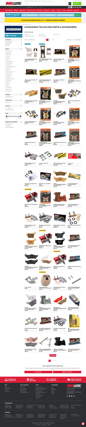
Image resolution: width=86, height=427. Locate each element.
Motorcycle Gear (39, 395)
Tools (7, 45)
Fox (52, 387)
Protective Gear (31, 10)
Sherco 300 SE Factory (76, 415)
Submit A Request (67, 372)
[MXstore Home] (74, 385)
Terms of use (37, 424)
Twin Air (9, 89)
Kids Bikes (38, 393)
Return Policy (23, 391)
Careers (6, 389)
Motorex (9, 73)
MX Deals (36, 7)
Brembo (9, 54)
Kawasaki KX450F (41, 415)
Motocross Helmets (40, 389)
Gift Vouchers (11, 7)
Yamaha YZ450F (41, 417)
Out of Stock (10, 109)
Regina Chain (10, 78)
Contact (25, 7)
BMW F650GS (30, 414)
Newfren (9, 75)
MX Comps (20, 7)
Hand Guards (29, 406)
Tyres (64, 10)
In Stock (9, 108)
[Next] (54, 40)
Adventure (69, 10)
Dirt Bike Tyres (19, 407)
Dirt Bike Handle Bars (64, 407)
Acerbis (52, 392)
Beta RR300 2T (8, 414)
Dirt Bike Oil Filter (41, 407)
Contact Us (22, 387)
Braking (9, 52)
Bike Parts (39, 10)
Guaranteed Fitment (24, 392)
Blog (16, 7)
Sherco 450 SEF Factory (10, 417)
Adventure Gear (41, 405)
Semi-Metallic (10, 127)
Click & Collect (23, 388)
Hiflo (8, 70)
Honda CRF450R (74, 414)
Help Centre (30, 7)
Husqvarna (9, 24)
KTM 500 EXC (63, 415)
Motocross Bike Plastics (76, 405)
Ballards (9, 51)
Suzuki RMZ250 (19, 417)
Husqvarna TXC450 (16, 24)
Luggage (53, 10)
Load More (53, 355)
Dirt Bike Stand (8, 406)
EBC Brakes (10, 61)
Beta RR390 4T (19, 414)
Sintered (9, 124)
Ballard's (76, 10)
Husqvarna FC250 (8, 415)
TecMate (9, 87)
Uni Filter (9, 91)
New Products (9, 10)
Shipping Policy (23, 389)
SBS (8, 85)
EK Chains (10, 63)
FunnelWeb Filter (11, 66)
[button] (83, 423)
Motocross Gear (39, 387)
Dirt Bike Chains (8, 407)
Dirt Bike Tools (30, 407)
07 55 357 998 (77, 7)
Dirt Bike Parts (39, 391)
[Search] (70, 3)
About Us (7, 387)
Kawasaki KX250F (30, 415)
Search (77, 15)
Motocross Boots (19, 405)
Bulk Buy (8, 43)
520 (9, 102)
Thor (52, 393)
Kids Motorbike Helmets (41, 392)
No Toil (9, 77)
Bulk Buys (10, 96)
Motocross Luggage (53, 407)
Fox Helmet (51, 405)
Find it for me (77, 368)
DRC (8, 59)
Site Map (49, 424)
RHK (8, 82)
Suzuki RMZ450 (30, 417)
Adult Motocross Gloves (32, 405)
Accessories (46, 10)
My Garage (7, 391)
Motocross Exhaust (64, 405)
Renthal (9, 80)
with (43, 20)
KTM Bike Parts (52, 406)
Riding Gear (22, 10)
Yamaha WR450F (52, 417)
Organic (9, 125)
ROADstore (41, 7)
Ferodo (9, 65)
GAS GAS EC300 (41, 414)
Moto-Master (10, 72)
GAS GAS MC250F (53, 414)
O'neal (52, 391)
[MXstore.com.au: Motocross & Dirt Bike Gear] (14, 3)
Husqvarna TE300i (19, 415)
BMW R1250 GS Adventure (63, 417)
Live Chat (39, 372)
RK (8, 84)
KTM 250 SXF (52, 415)
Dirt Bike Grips (8, 405)
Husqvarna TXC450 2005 (26, 24)
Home (6, 7)
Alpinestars (53, 389)
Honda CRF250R (63, 414)
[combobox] (30, 15)
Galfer (9, 68)
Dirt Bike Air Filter (41, 406)
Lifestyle (59, 10)
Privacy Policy (43, 424)
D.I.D (9, 58)
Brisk (8, 56)
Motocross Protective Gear (41, 388)
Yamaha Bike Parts (20, 406)
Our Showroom (8, 388)
